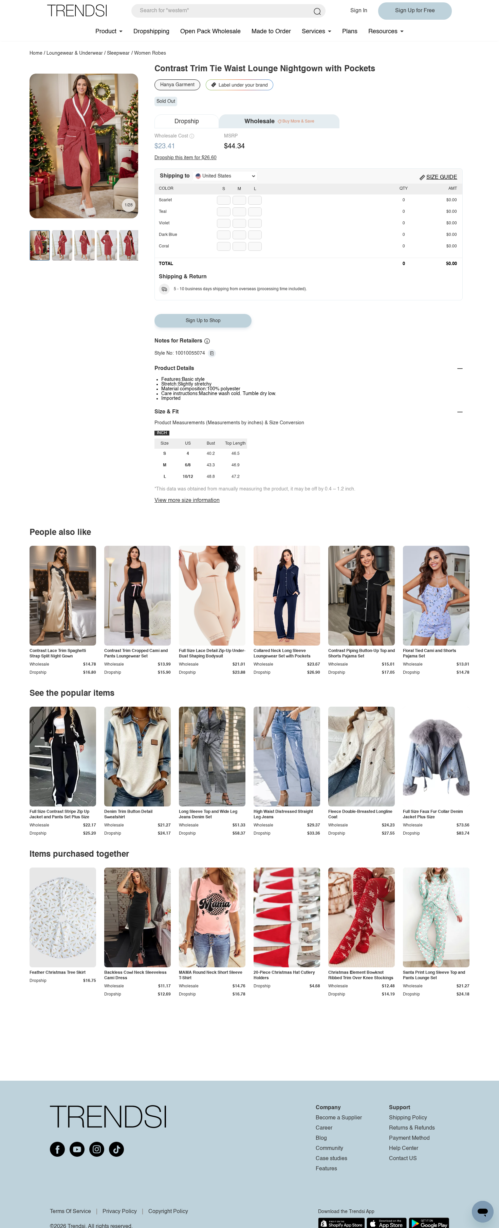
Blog (321, 1138)
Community (329, 1148)
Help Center (403, 1148)
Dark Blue (168, 235)
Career (324, 1128)
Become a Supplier (339, 1118)
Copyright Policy (168, 1211)
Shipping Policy (408, 1118)
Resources (383, 32)
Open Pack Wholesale (210, 32)
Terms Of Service (70, 1211)
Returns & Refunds (412, 1128)
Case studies (331, 1158)
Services (313, 32)
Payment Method (409, 1138)
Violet (164, 223)
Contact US (403, 1158)
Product (105, 32)
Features (326, 1169)
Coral (164, 246)
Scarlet (165, 200)
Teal (163, 212)
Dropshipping (151, 32)
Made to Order (271, 32)
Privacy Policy (120, 1211)
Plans (349, 32)
